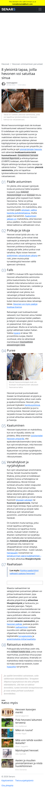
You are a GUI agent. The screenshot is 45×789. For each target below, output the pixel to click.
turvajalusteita (25, 636)
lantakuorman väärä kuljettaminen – (24, 555)
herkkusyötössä (32, 405)
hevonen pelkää (14, 624)
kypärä (17, 333)
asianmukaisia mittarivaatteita (21, 639)
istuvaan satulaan (24, 500)
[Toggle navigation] (40, 9)
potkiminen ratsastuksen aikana (22, 255)
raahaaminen (21, 627)
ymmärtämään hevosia (31, 149)
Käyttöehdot (7, 780)
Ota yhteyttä (7, 785)
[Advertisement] (22, 36)
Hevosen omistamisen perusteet (27, 64)
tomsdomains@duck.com (22, 4)
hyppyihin (11, 666)
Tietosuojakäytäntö (24, 780)
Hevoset (5, 64)
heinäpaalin (12, 552)
